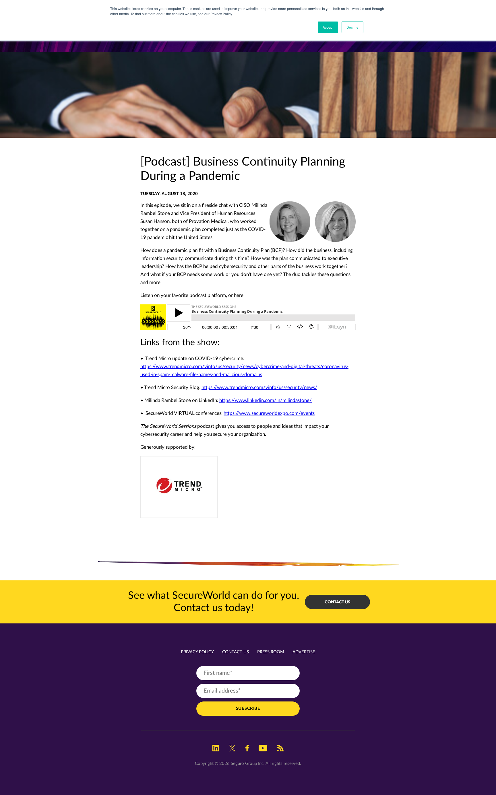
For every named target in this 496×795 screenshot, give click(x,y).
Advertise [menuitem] (303, 652)
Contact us (337, 601)
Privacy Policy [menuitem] (197, 652)
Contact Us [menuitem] (235, 652)
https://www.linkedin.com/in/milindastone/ (265, 400)
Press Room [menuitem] (270, 652)
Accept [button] (328, 27)
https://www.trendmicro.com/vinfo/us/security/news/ (259, 387)
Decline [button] (352, 27)
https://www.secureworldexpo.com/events (269, 413)
